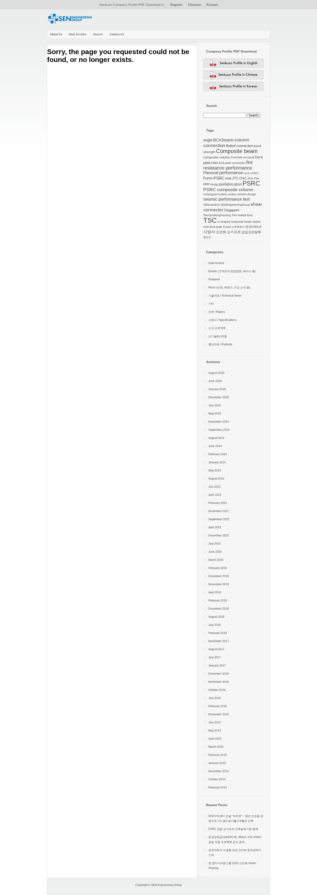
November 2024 (218, 421)
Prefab (214, 184)
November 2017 (218, 641)
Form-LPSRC (251, 173)
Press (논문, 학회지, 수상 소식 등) (229, 287)
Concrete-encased (242, 157)
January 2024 (217, 462)
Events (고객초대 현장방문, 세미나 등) (232, 271)
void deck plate (212, 227)
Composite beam (237, 151)
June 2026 (215, 381)
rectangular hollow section (219, 194)
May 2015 (214, 730)
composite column (216, 157)
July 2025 (214, 405)
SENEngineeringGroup (235, 204)
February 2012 (217, 787)
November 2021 (218, 511)
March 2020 (215, 560)
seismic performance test (226, 199)
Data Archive (77, 34)
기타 (211, 303)
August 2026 (216, 373)
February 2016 (217, 706)
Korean (212, 5)
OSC (243, 178)
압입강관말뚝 (251, 232)
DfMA (214, 163)
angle (208, 140)
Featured (214, 279)
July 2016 (214, 698)
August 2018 (216, 616)
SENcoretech (211, 204)
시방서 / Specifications (222, 320)
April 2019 (214, 592)
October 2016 (217, 690)
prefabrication (230, 184)
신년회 (221, 232)
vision (256, 221)
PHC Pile (253, 178)
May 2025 (214, 413)
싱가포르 (234, 232)
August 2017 (216, 649)
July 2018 (214, 625)
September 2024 (219, 429)
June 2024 (215, 446)
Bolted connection (239, 146)
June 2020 (215, 551)
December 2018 (218, 608)
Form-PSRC (213, 178)
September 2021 (219, 519)
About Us (56, 34)
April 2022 (214, 494)
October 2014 (217, 779)
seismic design (246, 194)
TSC (210, 220)
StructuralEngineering (217, 215)
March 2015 (215, 746)
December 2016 (218, 673)
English (176, 5)
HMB (228, 178)
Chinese (194, 5)
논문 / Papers (216, 312)
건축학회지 (238, 226)
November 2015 (218, 714)
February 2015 (217, 755)
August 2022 (216, 478)
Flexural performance (223, 172)
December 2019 (218, 576)
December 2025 (218, 397)
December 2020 (218, 535)
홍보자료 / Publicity (220, 344)
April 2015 (214, 738)
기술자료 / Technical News (225, 295)
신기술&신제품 (217, 336)
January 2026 (217, 389)
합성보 (207, 237)
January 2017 (217, 665)
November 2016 (218, 681)
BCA (217, 140)
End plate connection (232, 163)
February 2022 (217, 503)
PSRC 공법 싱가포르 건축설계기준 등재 (233, 829)
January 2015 (217, 763)
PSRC (251, 183)
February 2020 (217, 568)
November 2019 (218, 584)
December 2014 (218, 771)
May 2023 (214, 470)
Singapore (231, 210)
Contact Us (116, 34)
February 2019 (217, 600)
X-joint (227, 227)
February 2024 (217, 454)
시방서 (209, 232)
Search (98, 34)
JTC (235, 178)
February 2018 (217, 633)
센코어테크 (253, 227)
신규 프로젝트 (217, 328)
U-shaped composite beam (234, 221)
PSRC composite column (228, 189)
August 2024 (216, 438)
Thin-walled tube (242, 215)
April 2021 (214, 527)
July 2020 (214, 543)
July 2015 (214, 722)
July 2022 (214, 486)
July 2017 (214, 657)
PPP (206, 184)
